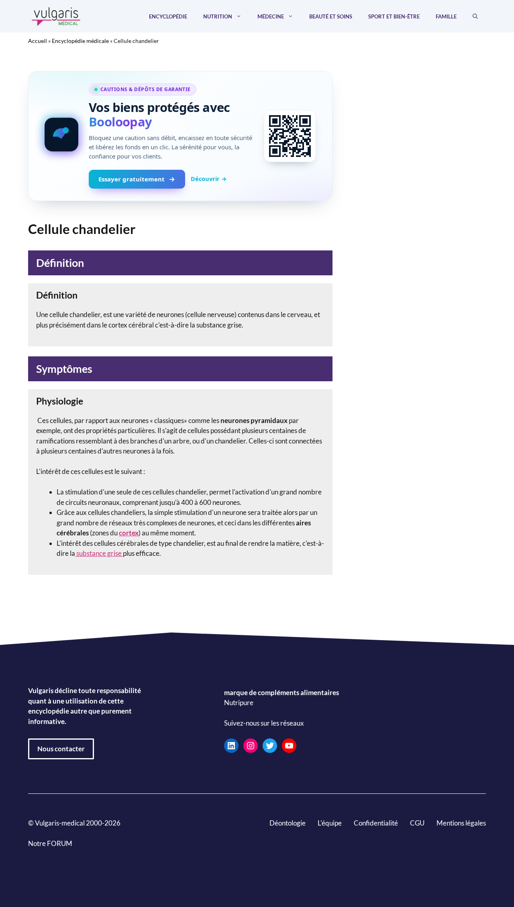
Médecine (270, 16)
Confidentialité (376, 823)
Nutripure (238, 702)
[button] (475, 16)
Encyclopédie (168, 16)
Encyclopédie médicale (80, 40)
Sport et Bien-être (394, 16)
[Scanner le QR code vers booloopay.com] (290, 136)
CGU (417, 823)
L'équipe (330, 823)
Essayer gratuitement (131, 179)
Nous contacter (61, 748)
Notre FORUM (50, 843)
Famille (446, 16)
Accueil (37, 40)
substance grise (99, 553)
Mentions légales (461, 823)
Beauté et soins (330, 16)
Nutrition (217, 16)
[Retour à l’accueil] (56, 15)
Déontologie (287, 823)
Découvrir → (209, 179)
